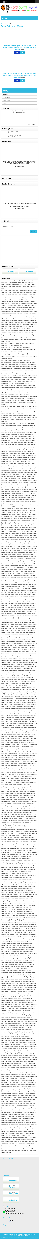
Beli (23, 52)
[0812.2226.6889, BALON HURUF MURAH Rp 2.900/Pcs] (19, 13)
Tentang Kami (7, 97)
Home (2, 24)
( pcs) (5, 1)
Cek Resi (5, 103)
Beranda (5, 94)
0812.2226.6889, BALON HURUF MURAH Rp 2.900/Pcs (24, 1237)
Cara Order (6, 100)
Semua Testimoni (32, 124)
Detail (17, 52)
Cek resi (33, 231)
